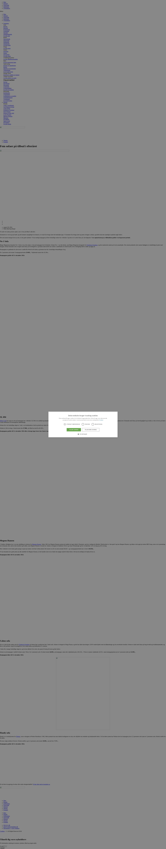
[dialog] (83, 424)
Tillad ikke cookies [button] (91, 429)
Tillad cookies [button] (73, 429)
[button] (83, 434)
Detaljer (101, 420)
